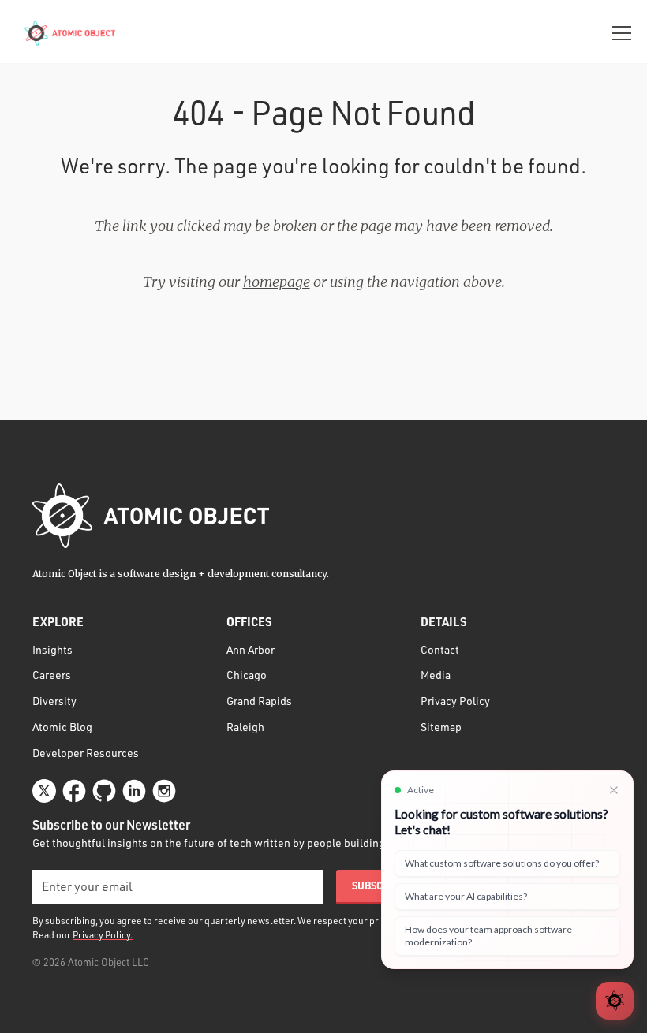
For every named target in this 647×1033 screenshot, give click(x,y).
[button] (618, 33)
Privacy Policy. (103, 935)
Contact (440, 649)
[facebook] (74, 791)
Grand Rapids (259, 700)
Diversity (54, 700)
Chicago (246, 674)
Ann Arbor (250, 649)
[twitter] (44, 791)
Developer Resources (85, 752)
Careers (51, 674)
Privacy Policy (455, 700)
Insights (52, 649)
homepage (276, 282)
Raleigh (245, 726)
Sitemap (441, 726)
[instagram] (164, 791)
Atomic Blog (62, 726)
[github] (104, 791)
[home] (72, 33)
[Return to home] (150, 515)
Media (436, 674)
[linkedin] (134, 791)
